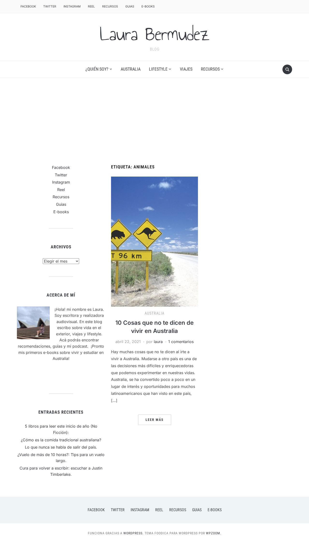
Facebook (28, 6)
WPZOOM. (213, 533)
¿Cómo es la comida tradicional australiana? (61, 439)
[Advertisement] (154, 121)
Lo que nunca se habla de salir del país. (61, 447)
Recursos (110, 6)
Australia (130, 69)
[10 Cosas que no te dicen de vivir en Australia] (154, 241)
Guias (129, 6)
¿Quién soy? (96, 69)
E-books (148, 6)
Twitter (49, 6)
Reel (91, 6)
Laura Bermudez (155, 34)
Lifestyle (158, 69)
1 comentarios (181, 341)
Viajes (186, 69)
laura (158, 341)
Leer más (155, 420)
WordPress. (133, 533)
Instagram (72, 6)
